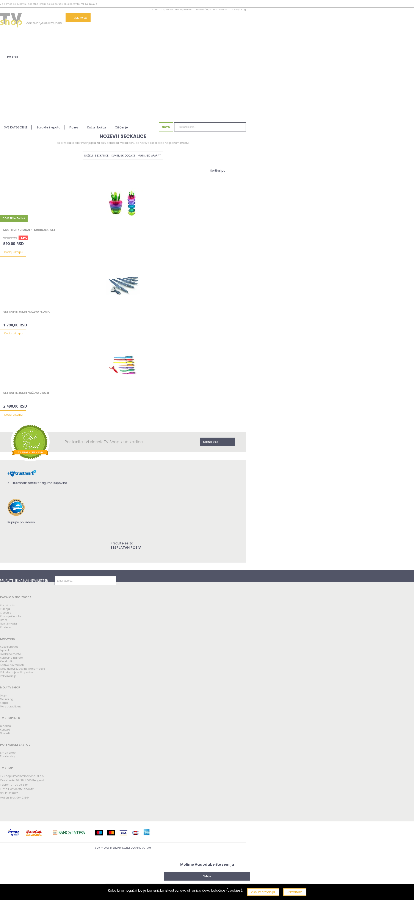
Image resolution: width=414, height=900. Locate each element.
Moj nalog (6, 699)
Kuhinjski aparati (150, 155)
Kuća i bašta (96, 127)
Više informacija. (263, 892)
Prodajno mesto (184, 9)
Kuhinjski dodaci (123, 155)
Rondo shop (8, 756)
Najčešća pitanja (206, 9)
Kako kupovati (9, 647)
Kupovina (167, 9)
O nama (154, 9)
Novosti (223, 9)
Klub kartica (8, 661)
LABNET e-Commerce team (136, 847)
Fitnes (73, 127)
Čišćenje (121, 127)
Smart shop (8, 752)
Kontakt (5, 729)
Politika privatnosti (12, 665)
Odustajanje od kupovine (16, 672)
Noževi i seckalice (96, 155)
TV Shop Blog (238, 9)
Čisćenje (5, 612)
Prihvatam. (295, 892)
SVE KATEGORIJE (16, 127)
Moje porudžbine (10, 706)
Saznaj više (210, 442)
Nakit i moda (8, 623)
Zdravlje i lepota (48, 127)
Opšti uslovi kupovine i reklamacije (22, 669)
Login (3, 695)
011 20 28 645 (89, 4)
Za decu (5, 627)
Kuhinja (5, 609)
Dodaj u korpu (13, 252)
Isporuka (5, 650)
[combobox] (217, 170)
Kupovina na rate (11, 658)
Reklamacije (8, 676)
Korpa (4, 703)
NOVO (166, 127)
